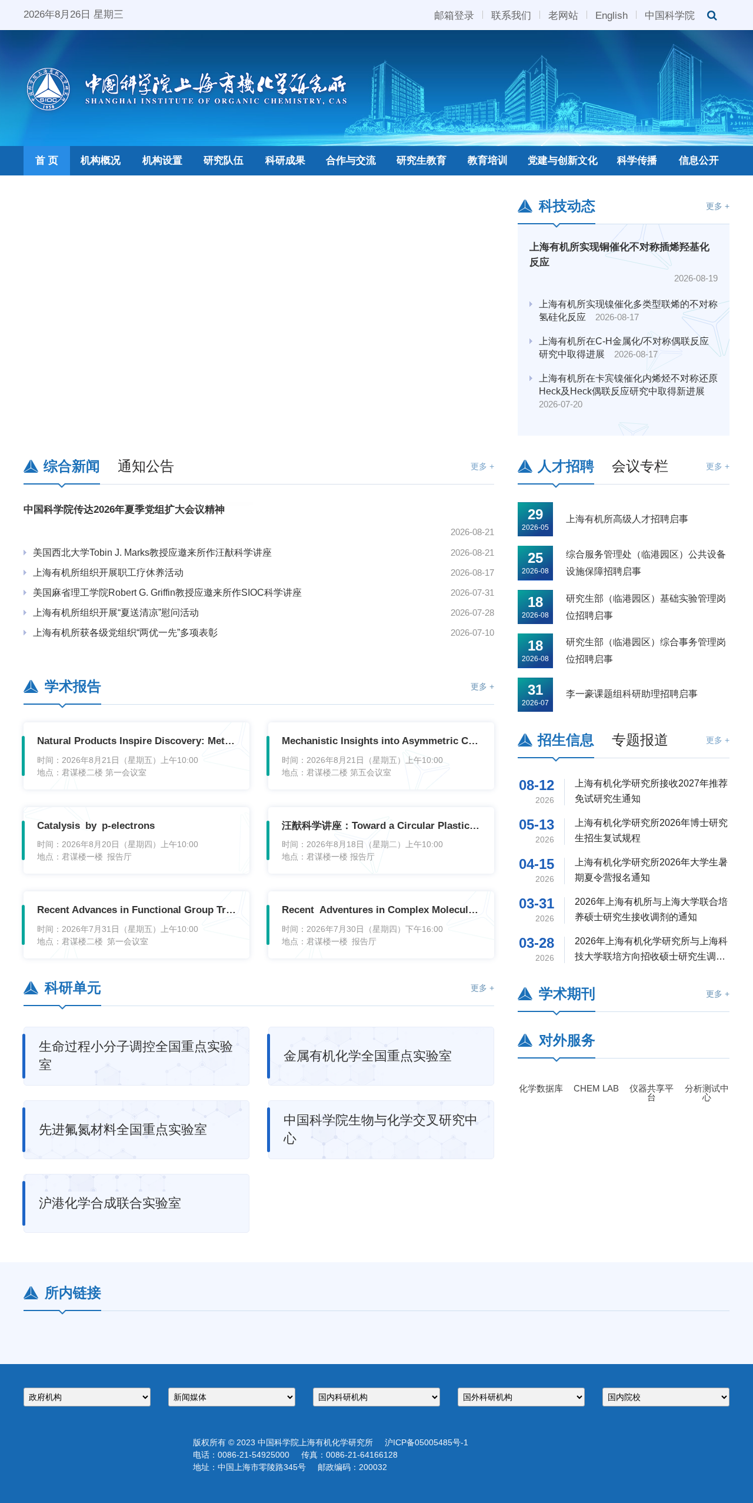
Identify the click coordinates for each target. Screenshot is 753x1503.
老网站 (563, 15)
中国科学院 (670, 15)
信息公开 (699, 160)
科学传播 (637, 160)
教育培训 (488, 160)
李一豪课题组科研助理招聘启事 (632, 694)
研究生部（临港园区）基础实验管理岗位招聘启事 (646, 607)
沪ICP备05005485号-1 (426, 1442)
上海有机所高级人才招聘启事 (627, 519)
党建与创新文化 (563, 160)
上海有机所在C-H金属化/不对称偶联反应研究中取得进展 (624, 347)
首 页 (46, 160)
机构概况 (101, 160)
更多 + (717, 206)
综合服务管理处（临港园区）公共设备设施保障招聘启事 (646, 562)
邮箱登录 (454, 15)
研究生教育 (422, 160)
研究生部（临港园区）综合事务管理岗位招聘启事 (646, 650)
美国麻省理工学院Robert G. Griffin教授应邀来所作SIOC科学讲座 (167, 593)
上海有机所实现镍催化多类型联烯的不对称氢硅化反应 (628, 310)
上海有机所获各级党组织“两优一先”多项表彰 (125, 633)
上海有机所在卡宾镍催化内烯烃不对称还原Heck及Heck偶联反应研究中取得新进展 (628, 391)
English (611, 15)
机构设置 (162, 160)
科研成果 (285, 160)
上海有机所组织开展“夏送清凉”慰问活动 (116, 613)
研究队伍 (224, 160)
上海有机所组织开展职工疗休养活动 (108, 573)
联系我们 (511, 15)
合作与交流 (351, 160)
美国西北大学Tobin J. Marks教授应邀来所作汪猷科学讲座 (152, 553)
